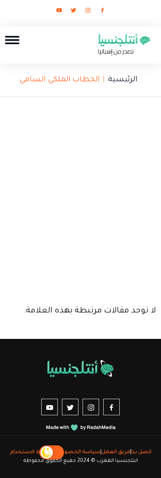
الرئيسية (122, 80)
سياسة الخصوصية (76, 452)
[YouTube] (59, 12)
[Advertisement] (80, 198)
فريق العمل (116, 452)
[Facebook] (102, 12)
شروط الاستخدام (31, 452)
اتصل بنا (141, 452)
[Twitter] (73, 12)
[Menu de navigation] (12, 40)
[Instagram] (88, 12)
